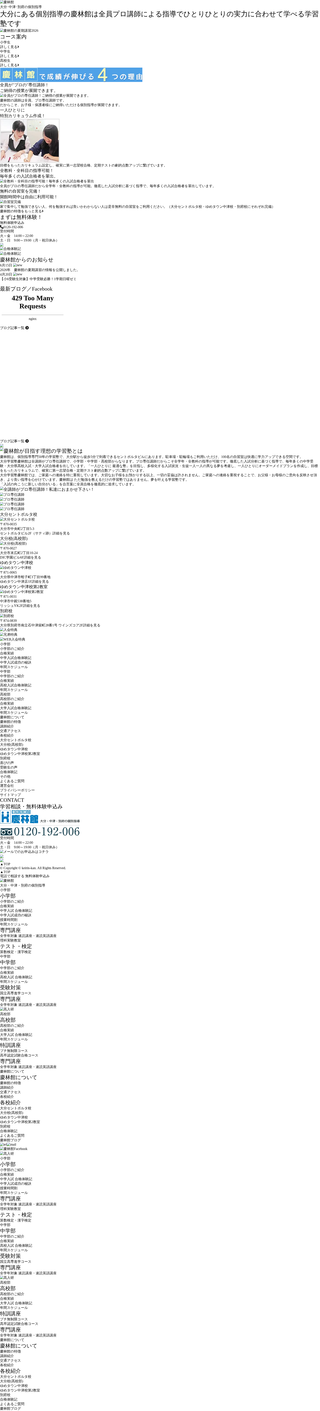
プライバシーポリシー (17, 790)
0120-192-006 (13, 227)
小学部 (5, 890)
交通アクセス (10, 731)
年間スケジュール (14, 667)
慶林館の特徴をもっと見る (21, 211)
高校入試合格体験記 (15, 685)
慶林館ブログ (10, 1140)
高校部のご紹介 (12, 699)
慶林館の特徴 (10, 722)
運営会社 (7, 785)
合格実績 (7, 653)
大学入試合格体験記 (15, 708)
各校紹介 (7, 1096)
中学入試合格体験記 (15, 658)
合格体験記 (8, 772)
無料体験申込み (12, 223)
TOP (5, 864)
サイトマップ (10, 795)
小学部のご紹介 (12, 649)
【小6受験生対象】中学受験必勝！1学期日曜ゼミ (38, 279)
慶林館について (12, 1071)
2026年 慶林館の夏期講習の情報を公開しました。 (40, 270)
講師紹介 (7, 726)
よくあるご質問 (12, 781)
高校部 (5, 1014)
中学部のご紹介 (12, 676)
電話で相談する (12, 876)
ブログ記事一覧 (12, 328)
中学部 (5, 956)
